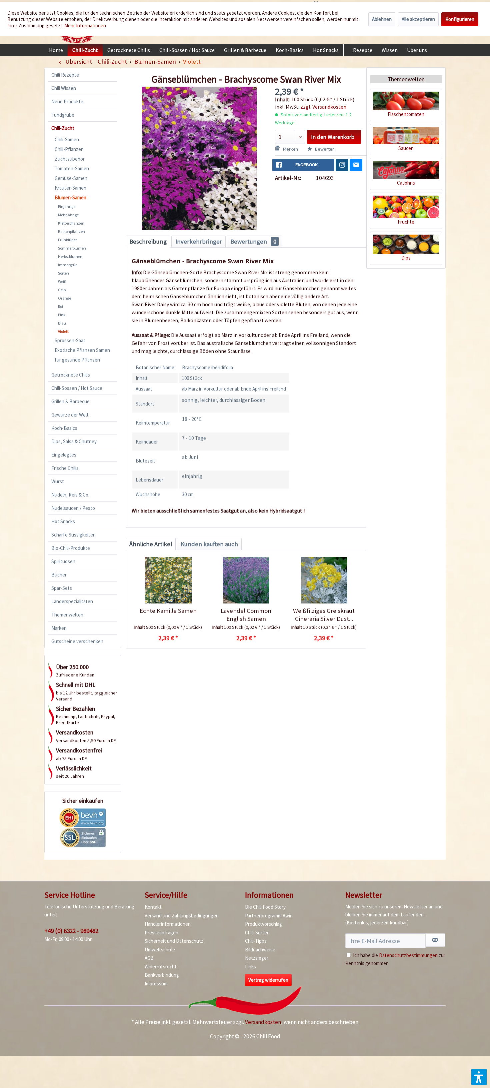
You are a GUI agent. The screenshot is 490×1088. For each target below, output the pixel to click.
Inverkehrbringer (198, 241)
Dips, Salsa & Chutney (74, 441)
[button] (479, 1077)
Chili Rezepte (65, 75)
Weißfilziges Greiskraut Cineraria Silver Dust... (324, 614)
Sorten (63, 273)
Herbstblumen (70, 256)
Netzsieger (256, 958)
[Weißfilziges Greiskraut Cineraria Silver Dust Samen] (323, 580)
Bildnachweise (260, 949)
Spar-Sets (61, 588)
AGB (149, 958)
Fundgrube (62, 115)
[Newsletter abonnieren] (435, 940)
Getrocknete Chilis (70, 375)
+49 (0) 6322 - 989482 (71, 931)
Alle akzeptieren (418, 19)
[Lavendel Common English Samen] (245, 580)
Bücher (59, 574)
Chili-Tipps (256, 941)
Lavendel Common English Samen (246, 614)
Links (250, 966)
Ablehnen (382, 19)
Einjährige (66, 206)
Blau (62, 323)
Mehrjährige (68, 214)
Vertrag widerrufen (268, 980)
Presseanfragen (161, 932)
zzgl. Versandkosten (323, 106)
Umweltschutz (160, 949)
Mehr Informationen (85, 25)
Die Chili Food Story (265, 907)
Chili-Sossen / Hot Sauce (76, 388)
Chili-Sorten (257, 932)
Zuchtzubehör (70, 159)
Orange (64, 298)
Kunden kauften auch (209, 544)
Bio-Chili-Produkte (70, 548)
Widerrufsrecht (161, 966)
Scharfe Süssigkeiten (73, 535)
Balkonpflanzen (71, 231)
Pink (61, 314)
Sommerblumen (72, 248)
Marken (59, 628)
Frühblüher (67, 239)
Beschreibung (148, 241)
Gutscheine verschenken (77, 641)
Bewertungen (253, 241)
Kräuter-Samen (70, 188)
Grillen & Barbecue (70, 401)
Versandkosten (263, 1022)
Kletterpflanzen (71, 223)
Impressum (156, 983)
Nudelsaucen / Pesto (73, 508)
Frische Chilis (65, 468)
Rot (60, 306)
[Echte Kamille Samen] (168, 580)
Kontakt (153, 907)
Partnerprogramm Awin (269, 915)
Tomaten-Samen (72, 168)
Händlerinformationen (168, 924)
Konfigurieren (459, 19)
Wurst (57, 481)
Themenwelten (67, 614)
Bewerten (324, 149)
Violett (63, 331)
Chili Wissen (63, 88)
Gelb (62, 289)
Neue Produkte (67, 101)
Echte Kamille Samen (168, 610)
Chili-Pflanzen (69, 149)
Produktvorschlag (263, 924)
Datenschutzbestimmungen (408, 955)
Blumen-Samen (70, 197)
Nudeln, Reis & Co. (70, 495)
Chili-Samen (67, 139)
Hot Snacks (63, 521)
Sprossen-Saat (70, 340)
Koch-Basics (64, 428)
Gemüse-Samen (71, 178)
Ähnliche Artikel (150, 544)
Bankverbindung (162, 975)
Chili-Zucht (62, 128)
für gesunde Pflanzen (77, 360)
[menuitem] (56, 50)
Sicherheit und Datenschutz (174, 941)
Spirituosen (63, 561)
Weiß (62, 281)
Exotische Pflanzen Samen (82, 350)
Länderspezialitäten (72, 601)
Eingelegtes (63, 455)
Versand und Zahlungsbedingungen (182, 915)
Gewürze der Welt (70, 415)
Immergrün (68, 264)
